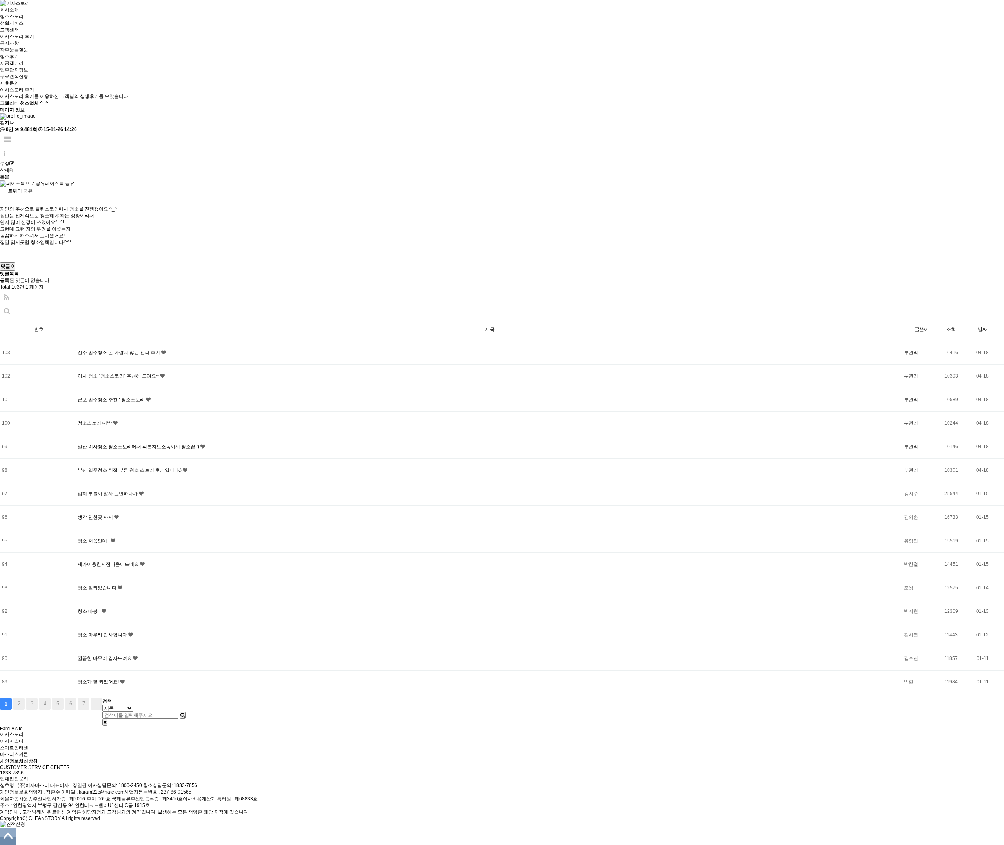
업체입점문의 (14, 778)
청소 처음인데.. (94, 540)
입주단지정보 (14, 70)
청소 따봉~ (90, 611)
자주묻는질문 (14, 50)
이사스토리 (12, 734)
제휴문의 (9, 83)
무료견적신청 (14, 76)
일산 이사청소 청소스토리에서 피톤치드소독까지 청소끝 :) (139, 446)
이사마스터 (12, 741)
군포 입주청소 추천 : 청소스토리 (112, 399)
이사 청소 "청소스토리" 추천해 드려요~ (119, 376)
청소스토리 (12, 16)
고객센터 (9, 30)
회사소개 (9, 10)
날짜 (982, 329)
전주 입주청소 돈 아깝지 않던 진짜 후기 (119, 352)
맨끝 (96, 704)
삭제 (4, 170)
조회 (951, 329)
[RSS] (6, 297)
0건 (9, 129)
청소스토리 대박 (95, 423)
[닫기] (104, 722)
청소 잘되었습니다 (98, 588)
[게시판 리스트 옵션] (4, 153)
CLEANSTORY (45, 818)
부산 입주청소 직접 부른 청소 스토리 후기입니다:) (130, 470)
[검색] (183, 715)
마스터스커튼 (14, 754)
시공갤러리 (12, 63)
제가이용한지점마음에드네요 (109, 564)
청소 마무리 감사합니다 (103, 635)
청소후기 (9, 56)
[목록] (7, 140)
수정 (4, 163)
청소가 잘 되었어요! (99, 682)
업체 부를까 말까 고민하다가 (108, 493)
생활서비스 (12, 23)
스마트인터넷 (14, 748)
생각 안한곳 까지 (96, 517)
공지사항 (9, 43)
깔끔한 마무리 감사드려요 (105, 658)
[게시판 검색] (7, 311)
